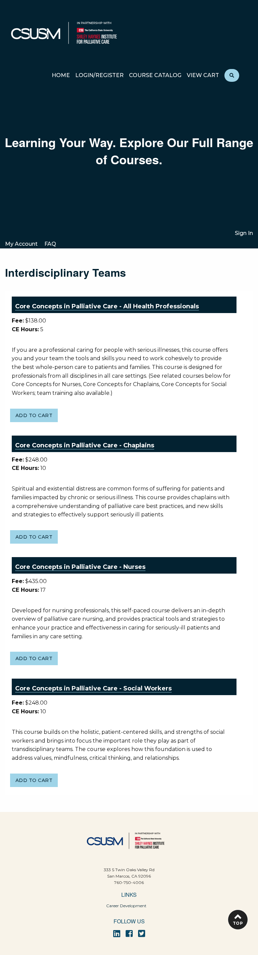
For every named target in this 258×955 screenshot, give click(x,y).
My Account (21, 244)
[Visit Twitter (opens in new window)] (141, 934)
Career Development (126, 905)
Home (61, 75)
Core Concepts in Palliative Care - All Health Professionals (107, 306)
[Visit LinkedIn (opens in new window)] (116, 934)
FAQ (50, 244)
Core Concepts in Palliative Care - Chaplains (84, 445)
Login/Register (99, 75)
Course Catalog (155, 75)
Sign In (244, 233)
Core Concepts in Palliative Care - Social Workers (93, 688)
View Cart (203, 75)
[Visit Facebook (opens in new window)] (129, 934)
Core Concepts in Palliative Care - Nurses (80, 567)
